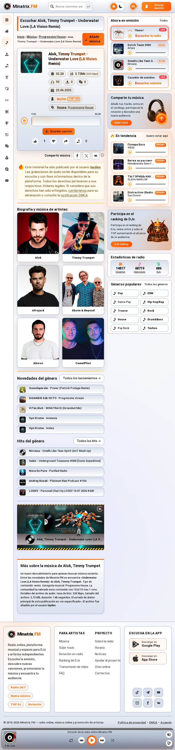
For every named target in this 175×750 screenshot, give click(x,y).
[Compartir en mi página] (66, 141)
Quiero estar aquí (157, 135)
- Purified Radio (48, 470)
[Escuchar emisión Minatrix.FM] (130, 36)
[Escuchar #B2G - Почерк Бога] (130, 152)
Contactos (102, 673)
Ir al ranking (121, 244)
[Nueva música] (7, 42)
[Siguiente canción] (102, 740)
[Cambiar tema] (117, 6)
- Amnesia (43, 418)
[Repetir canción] (72, 740)
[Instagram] (137, 703)
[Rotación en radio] (7, 100)
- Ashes (41, 428)
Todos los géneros (156, 284)
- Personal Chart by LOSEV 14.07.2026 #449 (61, 490)
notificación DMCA (74, 195)
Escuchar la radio (148, 35)
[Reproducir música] (92, 740)
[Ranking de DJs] (7, 54)
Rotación (34, 704)
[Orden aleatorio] (111, 740)
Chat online (102, 667)
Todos (164, 20)
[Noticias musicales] (7, 135)
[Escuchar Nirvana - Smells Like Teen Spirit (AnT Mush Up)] (130, 69)
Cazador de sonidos (141, 77)
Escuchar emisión (148, 83)
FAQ (61, 673)
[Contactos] (7, 180)
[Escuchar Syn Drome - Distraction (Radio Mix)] (130, 200)
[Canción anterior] (81, 740)
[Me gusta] (35, 141)
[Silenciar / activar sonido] (169, 734)
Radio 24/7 (18, 687)
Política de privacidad (132, 722)
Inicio (21, 36)
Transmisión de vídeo (73, 667)
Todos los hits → (89, 441)
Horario (100, 647)
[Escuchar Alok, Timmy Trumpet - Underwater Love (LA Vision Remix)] (24, 120)
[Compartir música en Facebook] (77, 155)
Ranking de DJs (69, 660)
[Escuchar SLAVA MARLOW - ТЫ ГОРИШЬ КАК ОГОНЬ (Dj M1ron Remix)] (130, 184)
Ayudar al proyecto (108, 660)
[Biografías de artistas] (7, 123)
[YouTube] (158, 692)
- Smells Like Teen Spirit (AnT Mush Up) (60, 450)
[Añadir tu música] (7, 66)
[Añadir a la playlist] (78, 141)
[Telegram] (147, 692)
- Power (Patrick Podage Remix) (59, 388)
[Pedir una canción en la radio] (7, 169)
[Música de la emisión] (7, 77)
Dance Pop (124, 302)
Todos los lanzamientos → (82, 378)
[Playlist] (169, 743)
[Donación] (7, 158)
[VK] (158, 703)
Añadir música (94, 39)
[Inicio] (7, 31)
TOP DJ (16, 704)
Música (32, 36)
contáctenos (77, 190)
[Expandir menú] (7, 20)
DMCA (153, 722)
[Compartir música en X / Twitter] (86, 155)
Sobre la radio (104, 641)
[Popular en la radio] (7, 89)
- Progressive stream (56, 398)
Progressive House (52, 36)
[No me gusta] (53, 141)
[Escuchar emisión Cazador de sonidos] (130, 83)
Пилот (139, 30)
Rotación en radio (71, 654)
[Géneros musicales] (7, 112)
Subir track (121, 122)
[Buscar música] (88, 6)
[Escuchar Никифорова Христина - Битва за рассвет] (130, 168)
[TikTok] (137, 692)
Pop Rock (123, 328)
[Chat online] (7, 146)
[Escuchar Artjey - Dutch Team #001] (130, 53)
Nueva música (20, 695)
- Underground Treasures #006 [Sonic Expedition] (64, 460)
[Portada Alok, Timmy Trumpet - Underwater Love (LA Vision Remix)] (31, 62)
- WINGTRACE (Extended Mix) (55, 408)
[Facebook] (147, 703)
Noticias (100, 654)
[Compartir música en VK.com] (95, 155)
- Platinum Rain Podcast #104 (57, 480)
